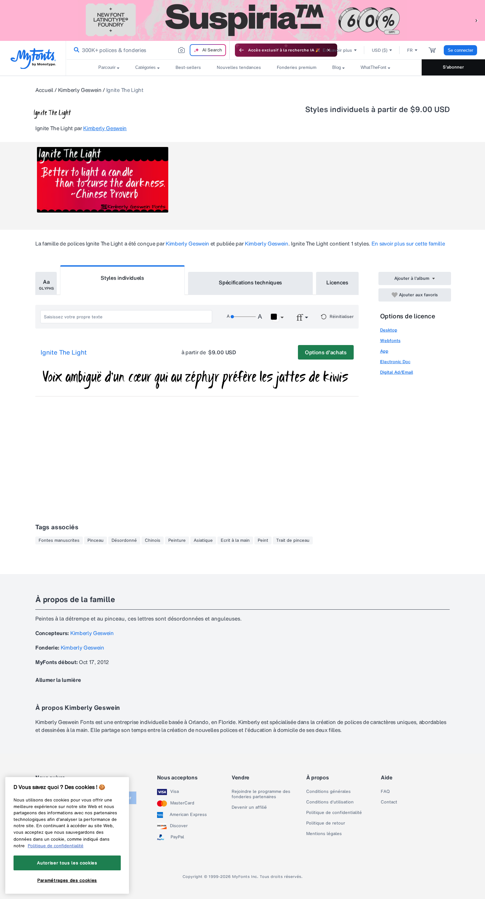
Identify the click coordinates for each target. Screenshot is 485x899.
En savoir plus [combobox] (337, 50)
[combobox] (148, 50)
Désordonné (124, 540)
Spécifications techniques (250, 282)
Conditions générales (328, 791)
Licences (337, 282)
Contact (389, 802)
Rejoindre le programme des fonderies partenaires (261, 794)
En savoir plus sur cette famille (408, 243)
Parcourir (106, 67)
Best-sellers (188, 67)
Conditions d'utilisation (330, 802)
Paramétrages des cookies (67, 880)
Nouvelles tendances (239, 67)
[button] (477, 20)
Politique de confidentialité (334, 812)
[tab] (46, 283)
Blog (336, 67)
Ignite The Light (64, 352)
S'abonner (453, 67)
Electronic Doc (395, 362)
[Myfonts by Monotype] (33, 58)
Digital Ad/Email (396, 372)
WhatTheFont (373, 67)
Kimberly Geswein (80, 90)
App (384, 351)
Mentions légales (324, 833)
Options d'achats (326, 352)
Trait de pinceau (292, 540)
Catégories (145, 67)
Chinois (152, 540)
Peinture (177, 540)
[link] (75, 50)
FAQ (385, 791)
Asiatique (203, 540)
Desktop (388, 330)
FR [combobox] (410, 50)
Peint (263, 540)
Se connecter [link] (460, 50)
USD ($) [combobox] (379, 50)
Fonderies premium (296, 67)
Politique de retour (325, 823)
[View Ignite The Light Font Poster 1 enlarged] (102, 180)
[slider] (243, 316)
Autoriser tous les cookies (67, 862)
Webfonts (390, 340)
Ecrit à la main (235, 540)
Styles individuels (122, 278)
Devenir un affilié (249, 807)
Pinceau (95, 540)
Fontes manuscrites (59, 540)
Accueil (44, 90)
